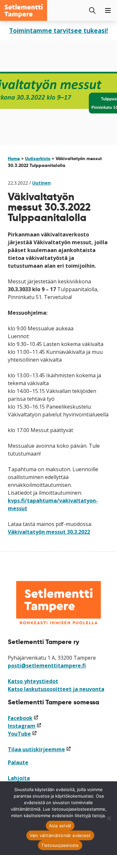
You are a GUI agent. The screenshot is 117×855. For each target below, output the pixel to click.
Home (14, 158)
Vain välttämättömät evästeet (60, 835)
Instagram (25, 725)
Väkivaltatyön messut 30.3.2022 (49, 531)
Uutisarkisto (37, 158)
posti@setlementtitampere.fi (47, 665)
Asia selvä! (60, 825)
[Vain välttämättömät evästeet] (109, 818)
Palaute (18, 762)
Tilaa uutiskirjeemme (39, 749)
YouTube (22, 733)
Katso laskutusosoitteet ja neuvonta (56, 689)
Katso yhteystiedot (33, 681)
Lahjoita (19, 778)
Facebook (23, 718)
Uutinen (41, 183)
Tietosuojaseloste (60, 845)
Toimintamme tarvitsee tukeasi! (58, 30)
